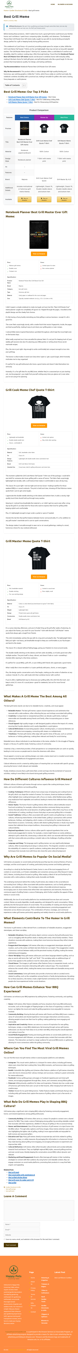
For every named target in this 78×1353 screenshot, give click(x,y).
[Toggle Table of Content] (23, 85)
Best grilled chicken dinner (17, 1177)
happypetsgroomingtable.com (15, 1332)
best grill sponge (11, 1189)
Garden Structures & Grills (18, 10)
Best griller (12, 1182)
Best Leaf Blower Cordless (63, 1278)
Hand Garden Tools (43, 1299)
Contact (33, 1312)
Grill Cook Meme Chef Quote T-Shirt (21, 99)
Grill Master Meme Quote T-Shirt (20, 102)
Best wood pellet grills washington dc (21, 1175)
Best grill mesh (13, 1172)
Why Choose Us (33, 1305)
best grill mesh (10, 1191)
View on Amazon (39, 254)
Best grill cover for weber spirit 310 (21, 1180)
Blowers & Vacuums (65, 4)
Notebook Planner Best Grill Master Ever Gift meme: (27, 97)
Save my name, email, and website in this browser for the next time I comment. (33, 1239)
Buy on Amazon (25, 199)
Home (53, 4)
